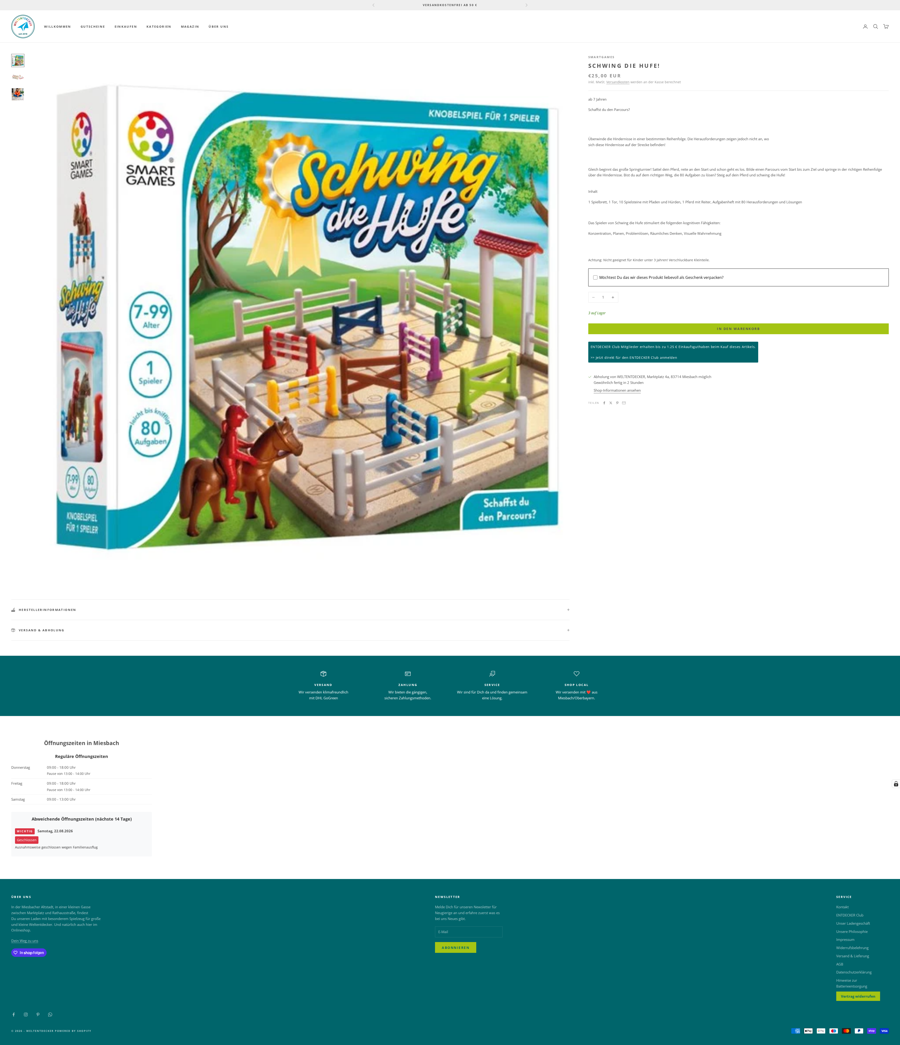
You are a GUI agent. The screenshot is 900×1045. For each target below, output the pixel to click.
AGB (839, 964)
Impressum (845, 939)
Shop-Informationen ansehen (617, 390)
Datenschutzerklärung (854, 972)
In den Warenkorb (738, 329)
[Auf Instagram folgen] (25, 1014)
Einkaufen (126, 26)
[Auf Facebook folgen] (13, 1014)
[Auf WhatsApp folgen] (50, 1014)
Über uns (219, 26)
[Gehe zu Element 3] (17, 94)
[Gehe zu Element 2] (17, 77)
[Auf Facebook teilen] (604, 403)
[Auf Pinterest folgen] (38, 1014)
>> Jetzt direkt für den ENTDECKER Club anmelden (634, 358)
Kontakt (842, 907)
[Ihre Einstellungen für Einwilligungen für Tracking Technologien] (896, 784)
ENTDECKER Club (849, 915)
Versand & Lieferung (852, 956)
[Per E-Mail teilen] (624, 403)
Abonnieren (455, 947)
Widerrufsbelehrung (852, 947)
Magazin (190, 26)
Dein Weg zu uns (24, 940)
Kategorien (159, 26)
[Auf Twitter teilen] (611, 403)
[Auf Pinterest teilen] (617, 403)
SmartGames (601, 57)
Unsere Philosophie (852, 931)
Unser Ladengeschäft (853, 923)
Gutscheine (93, 26)
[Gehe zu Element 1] (17, 60)
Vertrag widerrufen (858, 996)
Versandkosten (618, 82)
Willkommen (57, 26)
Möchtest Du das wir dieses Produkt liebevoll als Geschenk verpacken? (661, 277)
